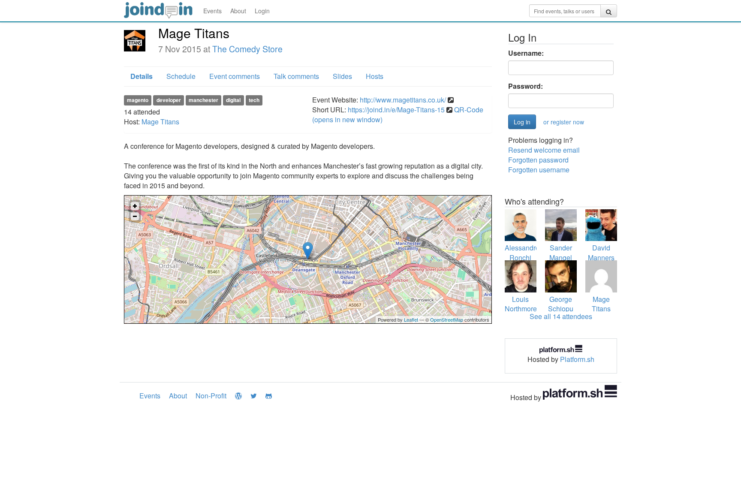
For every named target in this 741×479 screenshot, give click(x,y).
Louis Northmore (521, 304)
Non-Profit (211, 396)
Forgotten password (538, 160)
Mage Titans (160, 122)
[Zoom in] (135, 206)
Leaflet (411, 319)
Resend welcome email (544, 150)
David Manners (601, 252)
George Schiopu (560, 304)
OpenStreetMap (446, 319)
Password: (525, 86)
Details (141, 76)
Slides (342, 76)
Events (212, 10)
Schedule (181, 76)
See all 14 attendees (561, 316)
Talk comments (296, 76)
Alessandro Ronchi (522, 252)
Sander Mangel (560, 252)
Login (262, 10)
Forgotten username (538, 170)
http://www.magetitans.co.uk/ (403, 100)
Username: (526, 53)
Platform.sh (577, 359)
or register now (563, 121)
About (238, 10)
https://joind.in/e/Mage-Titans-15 (396, 109)
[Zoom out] (135, 216)
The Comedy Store (247, 49)
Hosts (374, 76)
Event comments (234, 76)
